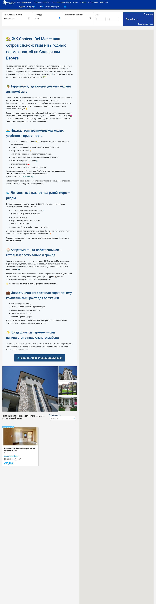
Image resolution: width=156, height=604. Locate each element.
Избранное (65, 7)
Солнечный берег (11, 456)
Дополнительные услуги (61, 2)
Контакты (104, 2)
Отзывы (83, 2)
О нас (75, 2)
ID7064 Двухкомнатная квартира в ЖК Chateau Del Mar (19, 449)
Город (36, 18)
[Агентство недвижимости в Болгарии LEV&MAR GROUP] (9, 3)
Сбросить (149, 14)
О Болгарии (93, 2)
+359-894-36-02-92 (26, 7)
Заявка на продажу (42, 2)
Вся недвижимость (24, 2)
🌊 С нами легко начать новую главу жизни (39, 358)
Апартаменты (9, 18)
